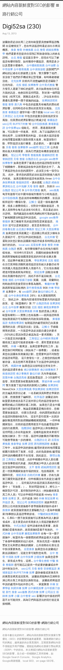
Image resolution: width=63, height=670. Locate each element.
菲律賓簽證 (50, 568)
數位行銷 (35, 373)
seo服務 (22, 592)
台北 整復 (16, 57)
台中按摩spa (13, 127)
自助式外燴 (33, 475)
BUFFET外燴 (20, 123)
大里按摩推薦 (24, 311)
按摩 (31, 572)
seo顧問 (33, 147)
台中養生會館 (41, 560)
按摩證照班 (52, 389)
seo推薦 (54, 190)
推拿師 (6, 510)
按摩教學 (33, 84)
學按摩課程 (40, 260)
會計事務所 (22, 373)
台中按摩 (13, 307)
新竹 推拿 (11, 592)
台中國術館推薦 (35, 65)
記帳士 (33, 202)
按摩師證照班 (50, 100)
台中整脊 (25, 596)
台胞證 (47, 182)
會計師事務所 (31, 369)
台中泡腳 (21, 186)
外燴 (51, 287)
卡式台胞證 (20, 525)
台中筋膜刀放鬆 (23, 280)
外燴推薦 (28, 49)
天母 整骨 (11, 147)
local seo (49, 112)
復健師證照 (48, 155)
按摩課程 (53, 385)
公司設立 (50, 592)
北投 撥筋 (21, 84)
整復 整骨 (8, 104)
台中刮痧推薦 (39, 123)
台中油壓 (50, 65)
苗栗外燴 (7, 377)
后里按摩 (36, 244)
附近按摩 (39, 272)
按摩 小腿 (14, 596)
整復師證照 (22, 182)
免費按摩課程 (16, 322)
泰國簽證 (13, 112)
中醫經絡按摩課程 (48, 514)
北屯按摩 (16, 81)
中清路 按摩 (13, 556)
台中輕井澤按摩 (49, 338)
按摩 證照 (27, 443)
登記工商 (44, 147)
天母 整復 (19, 159)
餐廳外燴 (50, 283)
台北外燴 (19, 116)
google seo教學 (48, 159)
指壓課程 (26, 428)
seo (58, 186)
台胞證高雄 (42, 303)
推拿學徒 (16, 443)
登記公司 (16, 155)
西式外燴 (33, 592)
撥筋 (11, 280)
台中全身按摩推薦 (18, 295)
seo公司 (7, 123)
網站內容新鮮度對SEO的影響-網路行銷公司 (31, 9)
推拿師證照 (8, 373)
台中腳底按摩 (36, 588)
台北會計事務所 (25, 229)
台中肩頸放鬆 (37, 69)
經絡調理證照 (49, 467)
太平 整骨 (34, 467)
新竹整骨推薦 (34, 287)
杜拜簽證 (39, 397)
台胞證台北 (32, 159)
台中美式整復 (47, 84)
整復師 (6, 221)
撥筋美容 (21, 475)
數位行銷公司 (46, 291)
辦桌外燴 (47, 381)
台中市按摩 (17, 533)
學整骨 (26, 155)
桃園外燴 (16, 365)
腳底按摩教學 (51, 307)
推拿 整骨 (16, 49)
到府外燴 (16, 588)
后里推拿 (29, 549)
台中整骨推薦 (21, 69)
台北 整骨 (39, 49)
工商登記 (7, 116)
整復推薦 (36, 155)
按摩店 (12, 498)
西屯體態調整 (42, 443)
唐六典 (18, 104)
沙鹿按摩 (39, 556)
